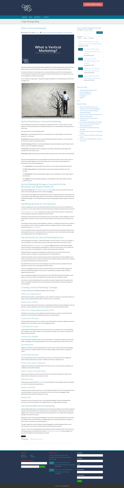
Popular (85, 38)
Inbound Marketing (85, 94)
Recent (79, 38)
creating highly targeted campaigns (43, 189)
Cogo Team (36, 32)
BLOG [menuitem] (30, 17)
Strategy (83, 95)
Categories (91, 38)
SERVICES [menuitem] (24, 17)
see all (78, 100)
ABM (82, 97)
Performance (44, 32)
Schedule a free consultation (53, 431)
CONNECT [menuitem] (46, 17)
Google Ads (41, 382)
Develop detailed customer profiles (29, 211)
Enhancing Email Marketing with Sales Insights (91, 122)
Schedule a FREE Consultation (93, 4)
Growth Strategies (67, 32)
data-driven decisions (35, 227)
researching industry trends (38, 245)
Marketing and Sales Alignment (55, 32)
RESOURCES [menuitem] (37, 17)
